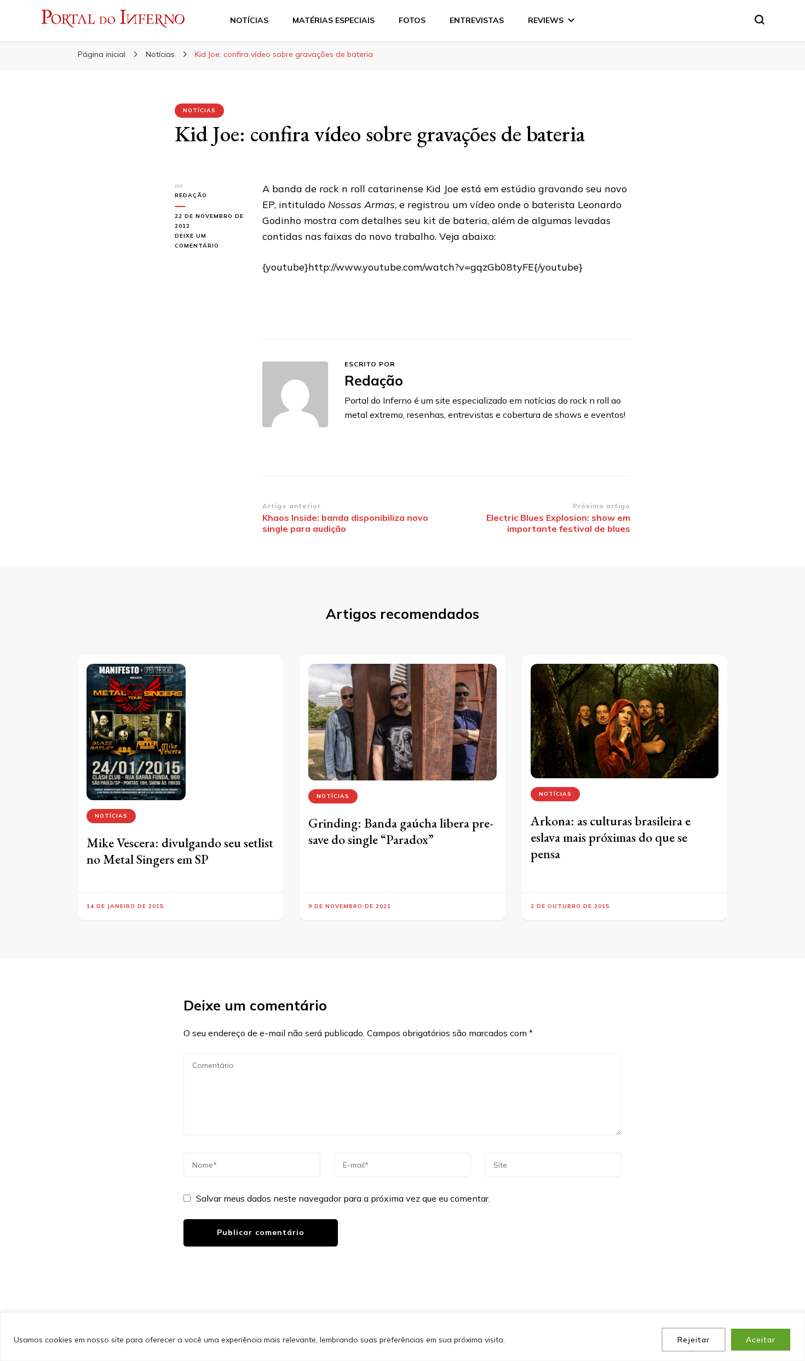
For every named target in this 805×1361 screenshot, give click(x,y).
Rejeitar (693, 1340)
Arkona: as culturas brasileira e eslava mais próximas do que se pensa (611, 837)
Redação (191, 195)
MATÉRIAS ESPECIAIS (333, 20)
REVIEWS (546, 20)
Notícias (199, 110)
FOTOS (412, 20)
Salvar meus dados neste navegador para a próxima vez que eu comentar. (343, 1198)
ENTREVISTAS (477, 20)
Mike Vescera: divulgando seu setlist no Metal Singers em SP (180, 851)
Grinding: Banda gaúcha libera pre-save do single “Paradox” (400, 831)
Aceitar (760, 1340)
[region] (402, 1336)
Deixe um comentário (210, 241)
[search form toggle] (759, 20)
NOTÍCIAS (249, 20)
